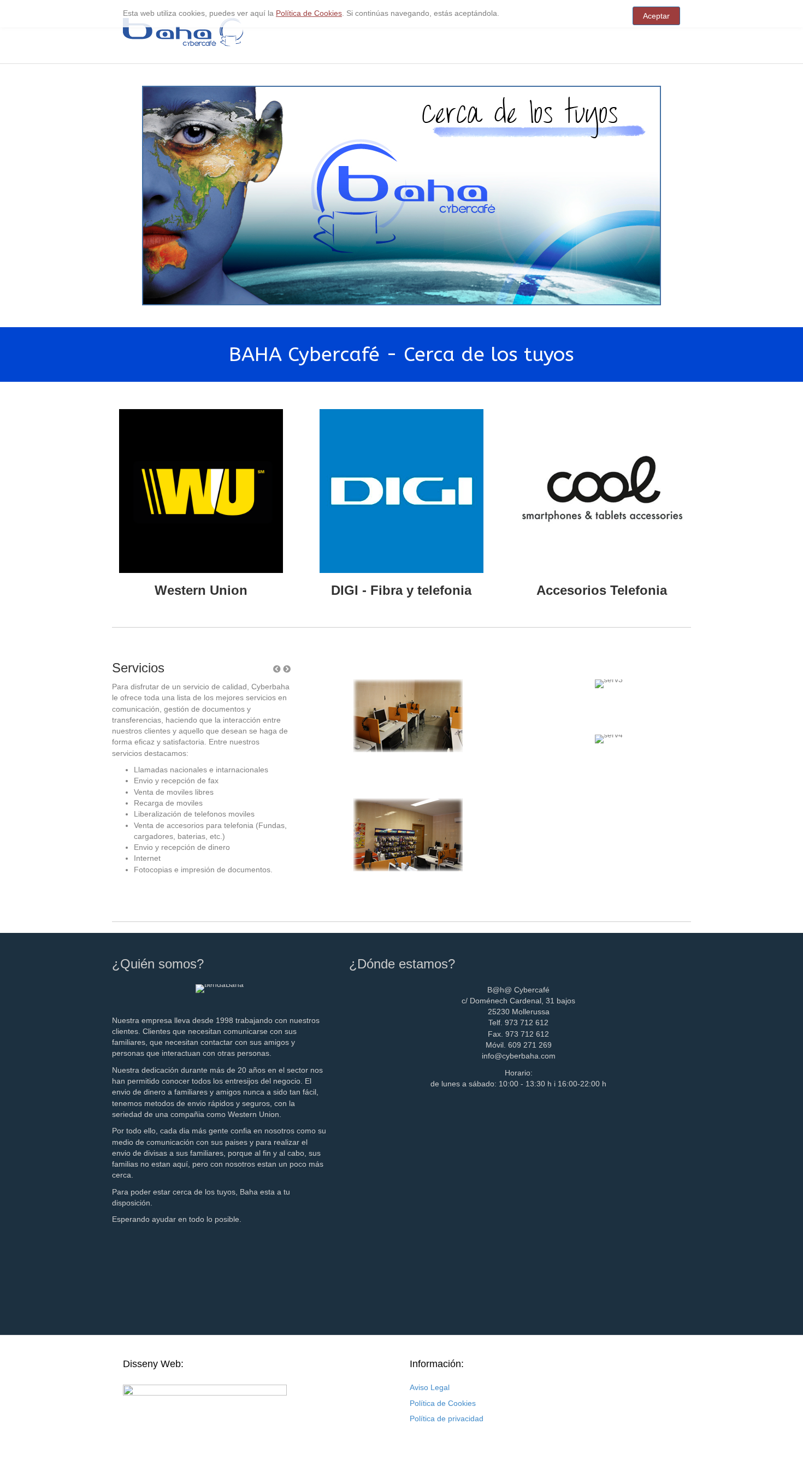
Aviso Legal (430, 1387)
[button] (287, 669)
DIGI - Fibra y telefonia (401, 590)
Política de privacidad (446, 1418)
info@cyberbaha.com (519, 1055)
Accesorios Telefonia (601, 590)
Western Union (201, 590)
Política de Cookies (443, 1403)
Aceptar (656, 15)
